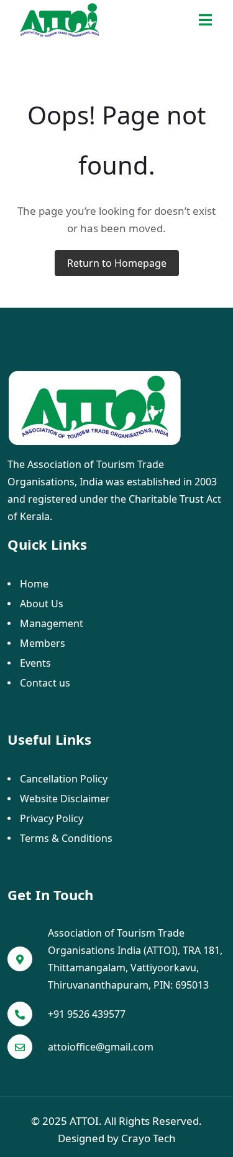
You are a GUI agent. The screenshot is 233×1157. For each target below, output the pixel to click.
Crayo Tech (148, 1138)
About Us (41, 603)
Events (35, 663)
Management (51, 623)
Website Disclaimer (65, 798)
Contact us (45, 683)
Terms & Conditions (66, 838)
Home (34, 584)
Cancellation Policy (63, 779)
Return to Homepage (117, 263)
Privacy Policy (51, 818)
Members (42, 643)
